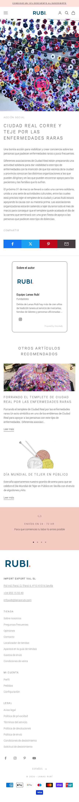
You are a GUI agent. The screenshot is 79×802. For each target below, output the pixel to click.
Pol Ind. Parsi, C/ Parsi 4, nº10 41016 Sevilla (28, 585)
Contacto (9, 636)
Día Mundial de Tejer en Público (36, 474)
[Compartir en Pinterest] (49, 244)
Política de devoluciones (17, 728)
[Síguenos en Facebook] (5, 758)
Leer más (9, 429)
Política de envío (13, 734)
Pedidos (8, 685)
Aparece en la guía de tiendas (20, 648)
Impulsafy (59, 326)
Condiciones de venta (16, 661)
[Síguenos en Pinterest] (24, 758)
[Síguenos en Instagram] (15, 758)
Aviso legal (10, 710)
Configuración (12, 691)
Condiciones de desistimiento (20, 740)
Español (37, 769)
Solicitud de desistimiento (18, 746)
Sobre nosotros (12, 618)
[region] (39, 525)
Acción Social (14, 117)
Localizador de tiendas (16, 642)
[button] (39, 3)
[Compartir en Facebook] (12, 244)
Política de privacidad (16, 716)
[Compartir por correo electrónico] (66, 244)
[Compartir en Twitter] (31, 244)
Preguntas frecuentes (16, 624)
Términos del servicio (15, 722)
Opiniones (9, 630)
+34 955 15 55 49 (14, 592)
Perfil (7, 679)
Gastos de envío (13, 655)
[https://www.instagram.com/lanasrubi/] (20, 319)
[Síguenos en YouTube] (34, 758)
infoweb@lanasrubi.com (17, 600)
